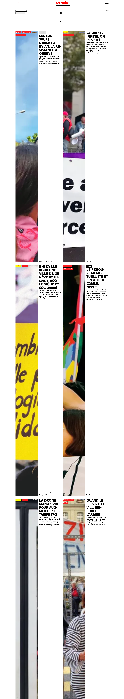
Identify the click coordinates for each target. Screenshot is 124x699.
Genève (65, 32)
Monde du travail (68, 35)
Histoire (65, 502)
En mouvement (20, 35)
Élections (25, 266)
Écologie (24, 500)
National (18, 32)
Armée (72, 500)
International (26, 32)
